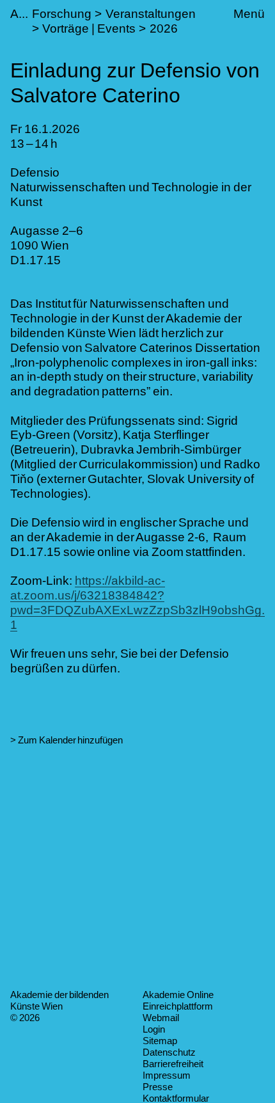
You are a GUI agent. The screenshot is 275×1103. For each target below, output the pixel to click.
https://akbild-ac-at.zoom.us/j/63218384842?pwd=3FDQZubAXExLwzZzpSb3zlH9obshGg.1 (137, 602)
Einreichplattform (178, 1006)
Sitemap (160, 1040)
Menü (249, 13)
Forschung (61, 13)
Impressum (167, 1075)
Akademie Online (178, 994)
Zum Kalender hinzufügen (70, 739)
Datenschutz (169, 1052)
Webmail (161, 1017)
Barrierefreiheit (173, 1063)
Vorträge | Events (88, 28)
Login (154, 1029)
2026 (164, 28)
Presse (158, 1086)
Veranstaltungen (151, 13)
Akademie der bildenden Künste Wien (59, 1000)
